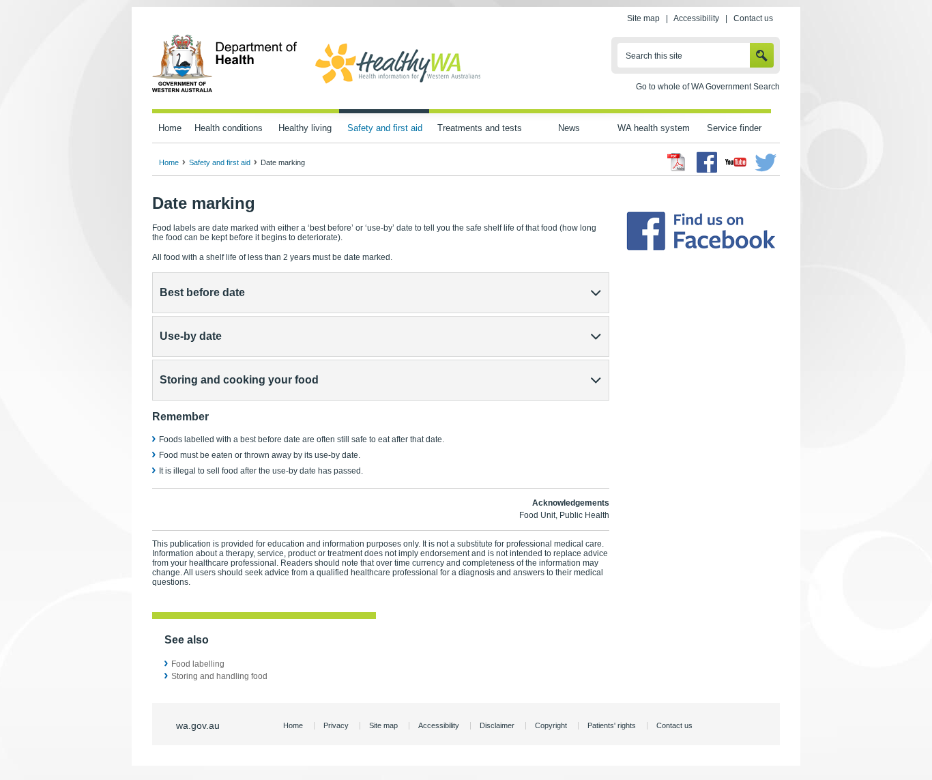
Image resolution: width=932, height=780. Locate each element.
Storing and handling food (219, 676)
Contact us (753, 18)
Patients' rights (611, 725)
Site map (643, 18)
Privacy (336, 725)
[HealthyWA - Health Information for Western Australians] (397, 84)
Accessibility (696, 18)
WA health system (653, 128)
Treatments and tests (479, 128)
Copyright (551, 725)
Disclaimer (497, 725)
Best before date (202, 292)
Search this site (654, 56)
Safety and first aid (384, 128)
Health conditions (228, 128)
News (569, 128)
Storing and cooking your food (239, 380)
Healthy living (305, 128)
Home (169, 128)
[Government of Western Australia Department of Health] (224, 90)
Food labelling (197, 664)
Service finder (734, 128)
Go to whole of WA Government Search (708, 86)
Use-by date (191, 336)
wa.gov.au (198, 725)
